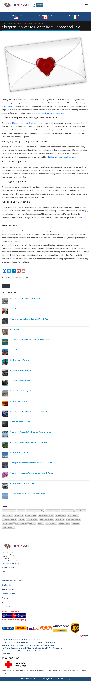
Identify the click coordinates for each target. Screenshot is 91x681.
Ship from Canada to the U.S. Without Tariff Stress (22, 639)
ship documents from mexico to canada (48, 113)
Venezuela (75, 523)
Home (4, 23)
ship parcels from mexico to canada (25, 123)
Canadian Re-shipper (52, 511)
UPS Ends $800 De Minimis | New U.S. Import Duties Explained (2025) (29, 642)
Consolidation (80, 511)
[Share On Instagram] (84, 636)
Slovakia (40, 523)
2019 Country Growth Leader (13, 611)
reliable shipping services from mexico (62, 157)
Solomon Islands (51, 523)
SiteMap (5, 598)
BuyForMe (21, 511)
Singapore (32, 523)
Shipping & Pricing (9, 567)
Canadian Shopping (68, 511)
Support (5, 576)
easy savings (19, 515)
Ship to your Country (46, 519)
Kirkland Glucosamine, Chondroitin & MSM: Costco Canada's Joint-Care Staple (33, 648)
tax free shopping (64, 523)
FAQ (3, 572)
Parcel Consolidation (9, 519)
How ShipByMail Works (10, 563)
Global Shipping (61, 515)
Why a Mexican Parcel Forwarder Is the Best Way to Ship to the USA (29, 645)
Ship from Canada (32, 519)
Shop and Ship (16, 15)
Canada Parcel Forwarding (35, 511)
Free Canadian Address (46, 515)
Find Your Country (9, 607)
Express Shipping (30, 515)
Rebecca (13, 277)
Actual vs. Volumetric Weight (13, 581)
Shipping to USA (8, 523)
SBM (9, 23)
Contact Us (6, 585)
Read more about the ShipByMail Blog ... (7, 654)
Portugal (21, 519)
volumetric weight (8, 527)
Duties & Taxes (7, 515)
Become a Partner (8, 594)
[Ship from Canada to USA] (8, 628)
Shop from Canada (21, 523)
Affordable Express (9, 511)
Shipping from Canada (73, 519)
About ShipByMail (8, 589)
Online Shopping (73, 515)
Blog (3, 602)
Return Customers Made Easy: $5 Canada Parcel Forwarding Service (29, 651)
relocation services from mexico (30, 231)
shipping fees (60, 519)
